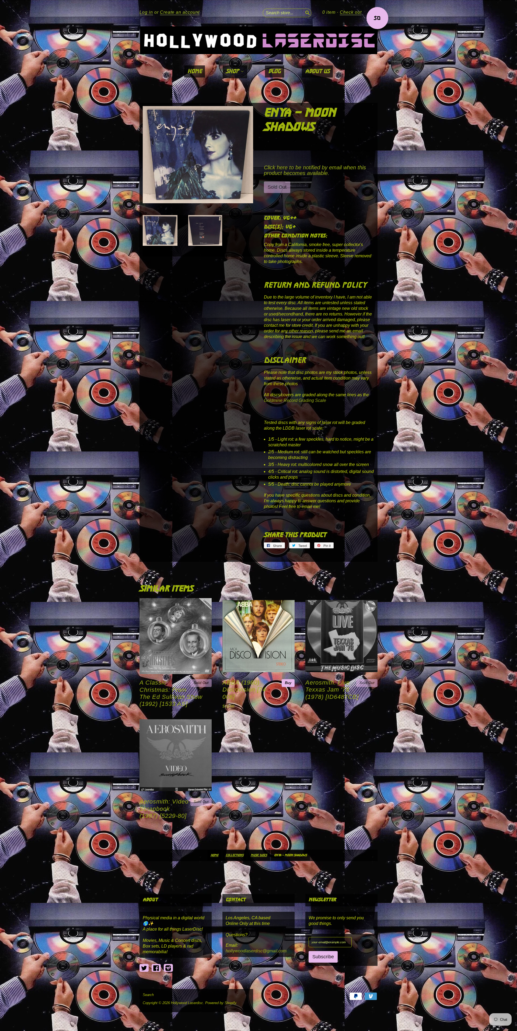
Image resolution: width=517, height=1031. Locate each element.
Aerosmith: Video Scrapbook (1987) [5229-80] (163, 808)
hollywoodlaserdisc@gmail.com (256, 951)
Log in (146, 12)
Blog (274, 71)
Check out (351, 12)
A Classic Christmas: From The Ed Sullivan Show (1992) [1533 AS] (170, 693)
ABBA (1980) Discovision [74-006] (245, 689)
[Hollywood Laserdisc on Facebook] (156, 968)
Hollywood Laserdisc (187, 1003)
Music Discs (259, 855)
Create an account (180, 12)
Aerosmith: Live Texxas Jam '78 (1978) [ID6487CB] (332, 689)
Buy (288, 683)
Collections (234, 855)
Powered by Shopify (220, 1003)
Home (194, 71)
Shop (233, 71)
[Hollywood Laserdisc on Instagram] (168, 968)
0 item (329, 12)
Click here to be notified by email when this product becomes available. (315, 170)
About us (317, 71)
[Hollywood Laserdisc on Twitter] (144, 968)
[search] (307, 12)
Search (148, 995)
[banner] (258, 40)
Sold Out (201, 683)
